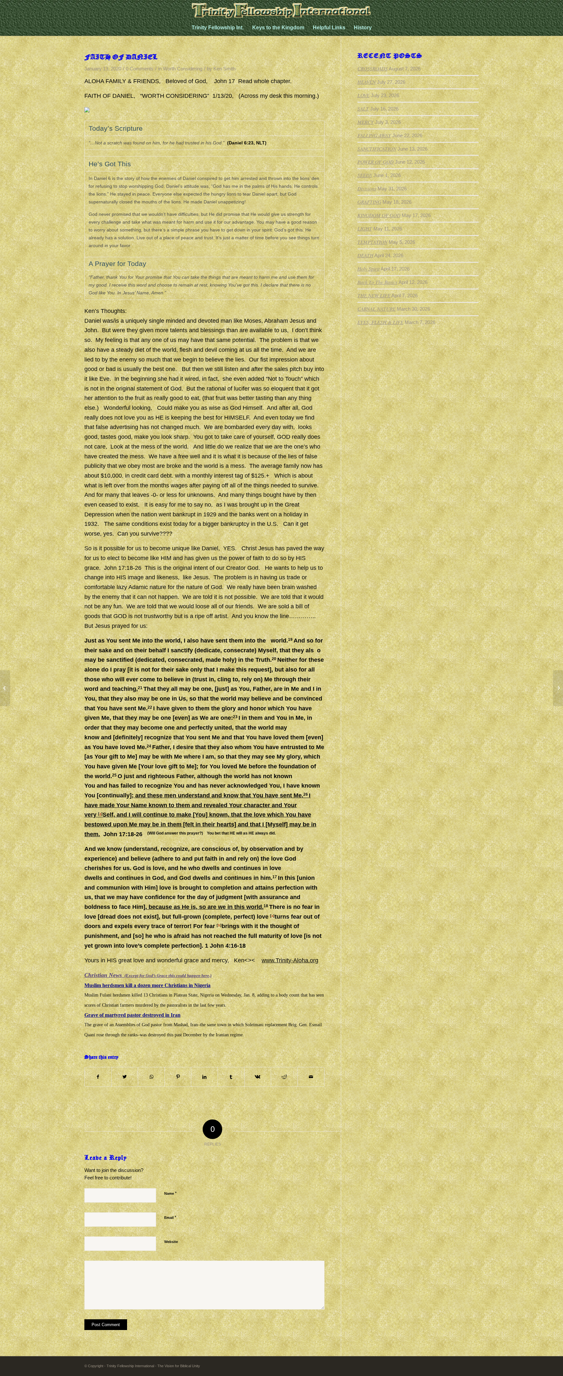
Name (170, 1193)
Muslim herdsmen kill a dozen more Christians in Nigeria (147, 985)
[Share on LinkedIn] (204, 1077)
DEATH (365, 255)
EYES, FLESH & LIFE (380, 322)
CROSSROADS (372, 68)
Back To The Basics (377, 282)
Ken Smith (224, 68)
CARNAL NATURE (376, 308)
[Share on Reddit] (284, 1077)
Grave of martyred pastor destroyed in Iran (132, 1015)
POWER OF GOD (375, 161)
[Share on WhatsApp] (151, 1077)
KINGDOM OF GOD (378, 215)
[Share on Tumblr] (231, 1077)
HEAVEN (366, 82)
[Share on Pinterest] (178, 1077)
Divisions (366, 188)
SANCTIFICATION (376, 148)
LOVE (363, 95)
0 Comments (139, 68)
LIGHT (364, 228)
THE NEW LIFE (373, 295)
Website (171, 1242)
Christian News (147, 975)
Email (170, 1217)
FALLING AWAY (374, 135)
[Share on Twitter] (125, 1077)
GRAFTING (369, 202)
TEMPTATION (372, 242)
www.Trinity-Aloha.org (290, 960)
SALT (363, 108)
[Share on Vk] (258, 1077)
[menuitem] (217, 28)
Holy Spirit (368, 268)
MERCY (365, 122)
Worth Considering (182, 68)
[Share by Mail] (311, 1077)
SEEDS (364, 175)
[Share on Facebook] (98, 1077)
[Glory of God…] (5, 688)
